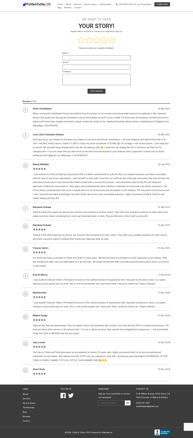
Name (65, 53)
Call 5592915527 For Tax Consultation (134, 4)
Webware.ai (107, 432)
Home (60, 4)
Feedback (66, 71)
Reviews (68, 7)
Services (78, 4)
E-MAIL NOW (162, 4)
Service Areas (90, 4)
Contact (78, 7)
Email (64, 62)
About (68, 4)
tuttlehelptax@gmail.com (147, 406)
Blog (60, 7)
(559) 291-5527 (143, 403)
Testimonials (105, 4)
